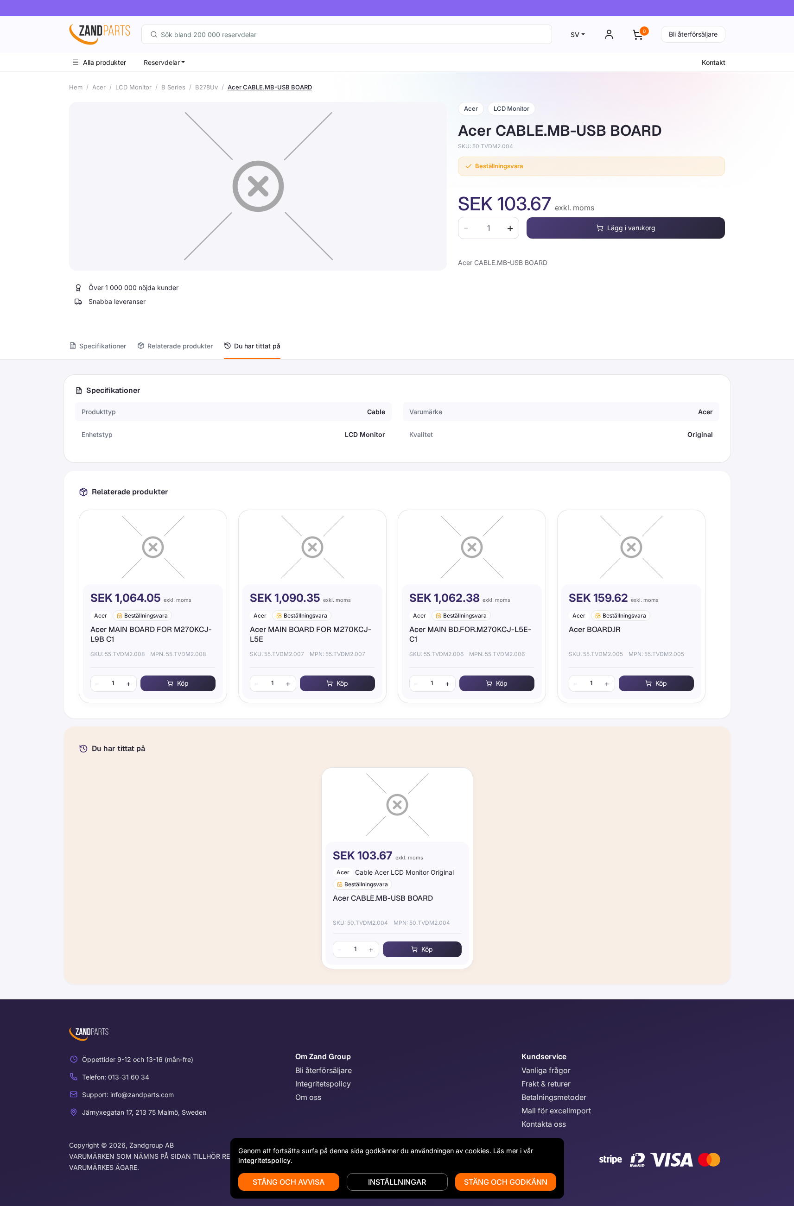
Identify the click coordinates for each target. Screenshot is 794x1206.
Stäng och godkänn (505, 1182)
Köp (183, 683)
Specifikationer (102, 346)
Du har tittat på (257, 346)
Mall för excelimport (556, 1110)
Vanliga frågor (546, 1070)
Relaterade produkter (180, 346)
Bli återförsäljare (693, 34)
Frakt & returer (546, 1083)
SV (575, 34)
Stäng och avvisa (288, 1182)
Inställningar (397, 1182)
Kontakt (713, 62)
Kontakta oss (543, 1124)
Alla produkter (104, 62)
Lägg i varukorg (631, 228)
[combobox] (346, 34)
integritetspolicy (264, 1160)
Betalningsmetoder (553, 1097)
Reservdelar (162, 62)
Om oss (308, 1097)
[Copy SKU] (519, 146)
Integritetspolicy (323, 1083)
